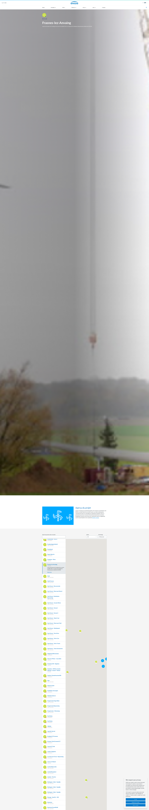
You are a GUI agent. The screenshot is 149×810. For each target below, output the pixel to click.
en (5, 2)
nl (2, 2)
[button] (53, 7)
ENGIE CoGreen (95, 517)
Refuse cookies (135, 805)
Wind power (101, 536)
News (43, 7)
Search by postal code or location (48, 534)
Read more (49, 572)
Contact (103, 7)
